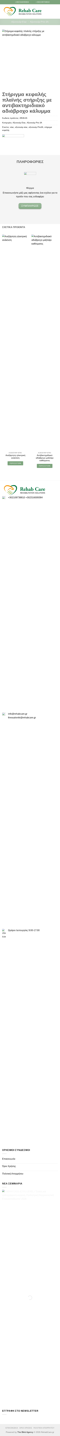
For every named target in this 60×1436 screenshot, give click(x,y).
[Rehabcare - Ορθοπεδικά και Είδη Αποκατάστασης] (22, 12)
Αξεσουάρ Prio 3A (39, 22)
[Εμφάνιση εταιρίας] (13, 138)
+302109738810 (16, 497)
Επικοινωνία (8, 1159)
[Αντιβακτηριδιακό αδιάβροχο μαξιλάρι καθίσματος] (44, 343)
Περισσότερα (15, 463)
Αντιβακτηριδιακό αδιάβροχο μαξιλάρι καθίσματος (44, 457)
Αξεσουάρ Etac (19, 22)
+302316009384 (34, 497)
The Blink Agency (25, 1432)
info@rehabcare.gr (17, 714)
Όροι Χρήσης (9, 1166)
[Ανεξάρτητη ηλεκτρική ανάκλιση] (15, 343)
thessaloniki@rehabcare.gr (22, 717)
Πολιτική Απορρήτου (12, 1173)
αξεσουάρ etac (21, 127)
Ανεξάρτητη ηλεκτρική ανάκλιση (15, 456)
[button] (51, 11)
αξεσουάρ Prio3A (36, 127)
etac (12, 127)
